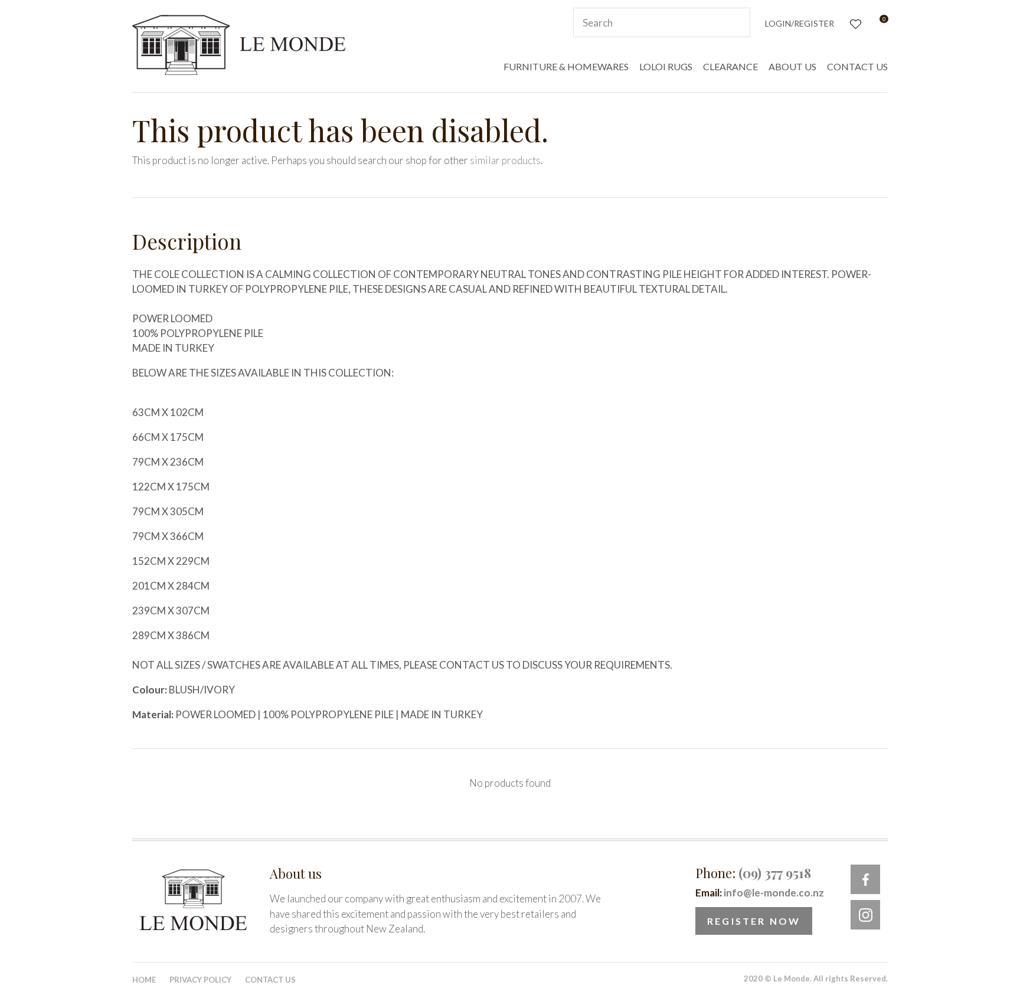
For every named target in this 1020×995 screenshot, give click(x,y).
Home (144, 979)
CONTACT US (857, 66)
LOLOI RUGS (665, 66)
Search (736, 22)
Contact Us (270, 979)
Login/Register (799, 23)
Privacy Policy (200, 979)
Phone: (753, 873)
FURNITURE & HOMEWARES (566, 66)
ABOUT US (792, 66)
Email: (759, 892)
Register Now (753, 921)
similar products (505, 160)
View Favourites (854, 22)
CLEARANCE (730, 66)
